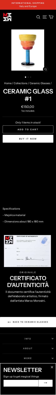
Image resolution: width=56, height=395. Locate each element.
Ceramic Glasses (40, 83)
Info (28, 339)
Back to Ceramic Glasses (30, 322)
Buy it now (28, 138)
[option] (28, 5)
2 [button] (28, 77)
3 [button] (31, 77)
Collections (20, 83)
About (28, 348)
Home (8, 83)
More (28, 358)
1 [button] (25, 77)
